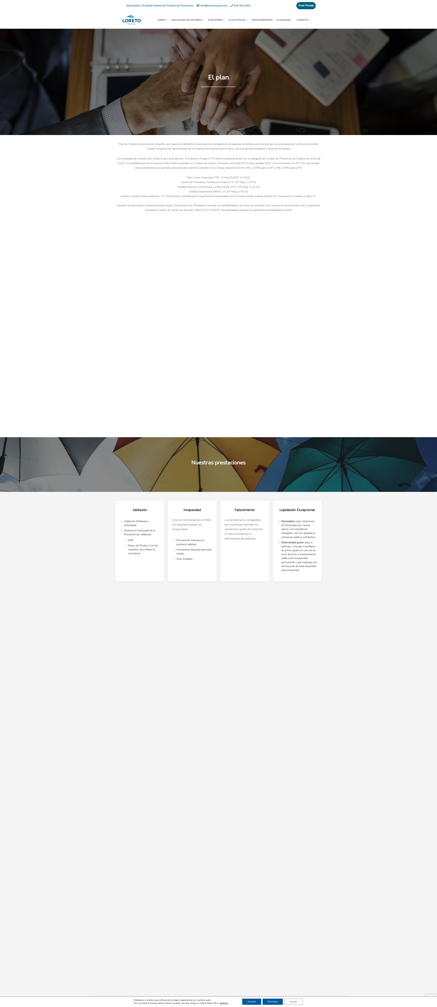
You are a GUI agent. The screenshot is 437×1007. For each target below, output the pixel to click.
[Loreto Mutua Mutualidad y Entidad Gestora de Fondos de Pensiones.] (131, 20)
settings (223, 1003)
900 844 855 (242, 6)
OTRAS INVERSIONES (262, 20)
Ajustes (293, 1001)
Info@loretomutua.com (215, 6)
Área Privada (306, 5)
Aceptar (251, 1001)
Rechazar (273, 1001)
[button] (167, 20)
